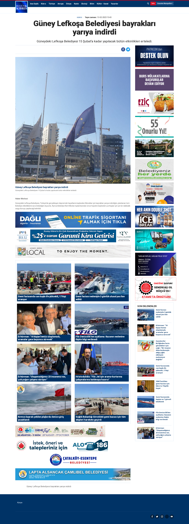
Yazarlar (114, 4)
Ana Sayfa (34, 4)
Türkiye (52, 4)
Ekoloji (84, 4)
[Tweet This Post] (128, 49)
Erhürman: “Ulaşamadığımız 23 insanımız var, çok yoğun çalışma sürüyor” (163, 432)
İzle (153, 3)
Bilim (92, 4)
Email (172, 516)
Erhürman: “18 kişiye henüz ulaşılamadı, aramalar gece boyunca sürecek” (163, 330)
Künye (19, 503)
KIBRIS (79, 17)
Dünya (68, 4)
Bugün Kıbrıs (21, 7)
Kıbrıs (43, 4)
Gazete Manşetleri (164, 3)
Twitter (157, 516)
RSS (167, 516)
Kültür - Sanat (102, 4)
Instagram (162, 516)
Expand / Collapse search (148, 3)
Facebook (152, 516)
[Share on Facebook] (123, 49)
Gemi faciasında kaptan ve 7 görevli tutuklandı (163, 399)
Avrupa (61, 4)
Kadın (76, 4)
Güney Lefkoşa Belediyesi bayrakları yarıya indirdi (41, 187)
